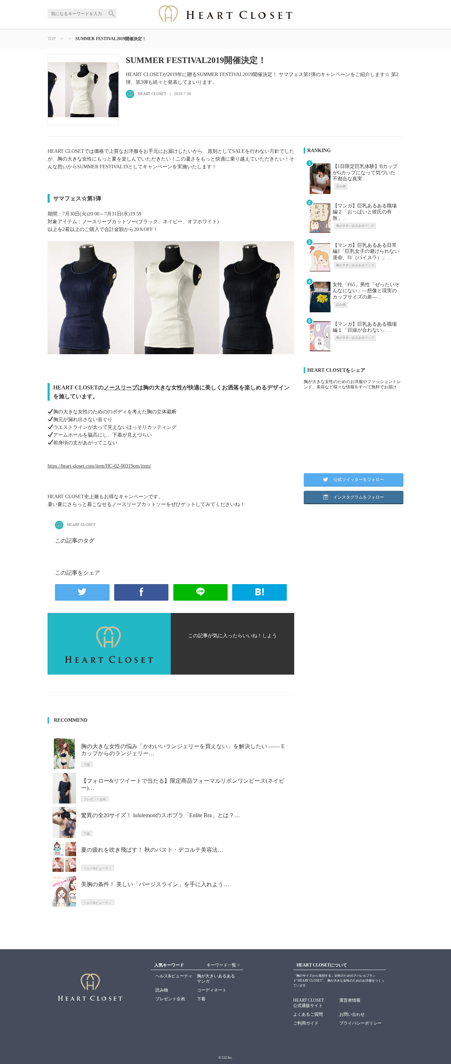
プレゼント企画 (170, 998)
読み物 (161, 990)
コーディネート (212, 990)
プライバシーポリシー (360, 1023)
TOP (52, 38)
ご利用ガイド (306, 1023)
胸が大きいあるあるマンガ (216, 979)
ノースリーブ (120, 387)
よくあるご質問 (308, 1014)
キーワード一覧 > (223, 965)
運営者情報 (349, 1000)
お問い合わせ (352, 1014)
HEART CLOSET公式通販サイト (308, 1003)
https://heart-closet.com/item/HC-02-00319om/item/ (99, 466)
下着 (201, 998)
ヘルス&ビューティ (173, 976)
